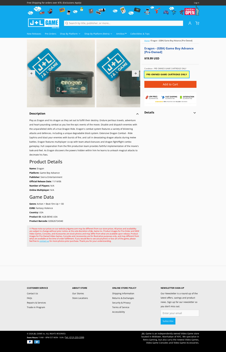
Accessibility (118, 311)
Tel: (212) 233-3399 (74, 337)
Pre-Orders (50, 33)
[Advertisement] (83, 258)
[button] (170, 84)
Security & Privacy (121, 302)
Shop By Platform (69, 33)
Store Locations (80, 298)
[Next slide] (135, 73)
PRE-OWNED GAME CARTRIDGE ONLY (166, 74)
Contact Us (32, 293)
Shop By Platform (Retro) (96, 33)
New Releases (34, 33)
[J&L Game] (43, 23)
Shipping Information (123, 293)
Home (147, 40)
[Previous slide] (31, 73)
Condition (165, 68)
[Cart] (196, 23)
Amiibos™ (121, 33)
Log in (196, 3)
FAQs (29, 298)
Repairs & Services (36, 302)
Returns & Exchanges (123, 298)
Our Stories (78, 293)
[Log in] (189, 23)
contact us (44, 241)
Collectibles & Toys (140, 33)
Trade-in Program (36, 307)
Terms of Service (120, 307)
